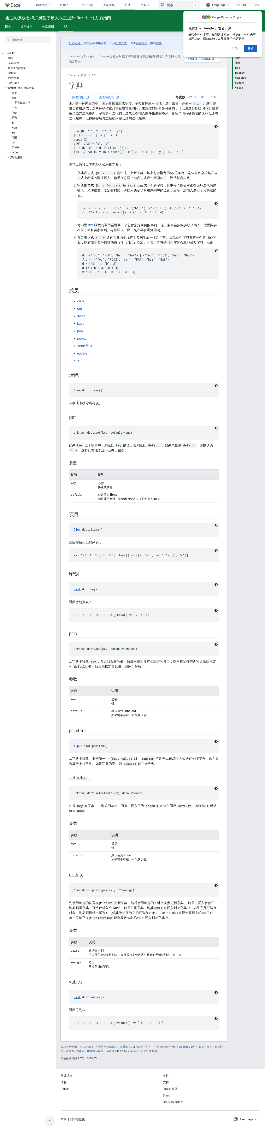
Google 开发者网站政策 (89, 1050)
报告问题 (80, 97)
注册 (159, 43)
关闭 (235, 48)
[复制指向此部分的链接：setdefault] (94, 778)
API (66, 26)
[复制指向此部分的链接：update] (88, 875)
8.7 (210, 97)
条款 (63, 1119)
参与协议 (141, 43)
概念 (8, 26)
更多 (143, 5)
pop (80, 331)
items (81, 316)
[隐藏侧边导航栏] (50, 1120)
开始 (250, 48)
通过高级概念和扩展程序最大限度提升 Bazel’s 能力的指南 (58, 17)
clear (80, 301)
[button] (28, 53)
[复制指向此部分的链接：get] (80, 417)
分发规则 (48, 26)
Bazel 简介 (43, 5)
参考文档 (109, 5)
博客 (63, 1082)
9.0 (203, 97)
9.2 (190, 97)
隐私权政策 (77, 1119)
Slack (166, 1095)
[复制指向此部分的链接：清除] (83, 375)
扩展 (127, 5)
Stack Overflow (173, 1102)
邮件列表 (121, 43)
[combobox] (179, 5)
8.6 (216, 97)
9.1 (196, 97)
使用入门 (66, 5)
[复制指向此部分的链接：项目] (83, 514)
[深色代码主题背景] (216, 126)
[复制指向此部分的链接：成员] (83, 291)
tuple (78, 746)
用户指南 (87, 5)
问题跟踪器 (170, 1089)
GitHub (242, 5)
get (79, 309)
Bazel (72, 75)
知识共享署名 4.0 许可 (125, 1046)
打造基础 (75, 43)
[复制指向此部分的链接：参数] (81, 463)
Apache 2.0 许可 (189, 1046)
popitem (83, 338)
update (82, 353)
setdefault (84, 346)
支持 (166, 1082)
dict (90, 225)
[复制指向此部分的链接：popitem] (90, 731)
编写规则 (26, 26)
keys (80, 324)
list (77, 530)
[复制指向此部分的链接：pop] (81, 633)
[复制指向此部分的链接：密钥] (83, 574)
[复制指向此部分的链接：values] (86, 982)
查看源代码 (109, 97)
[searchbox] (28, 39)
